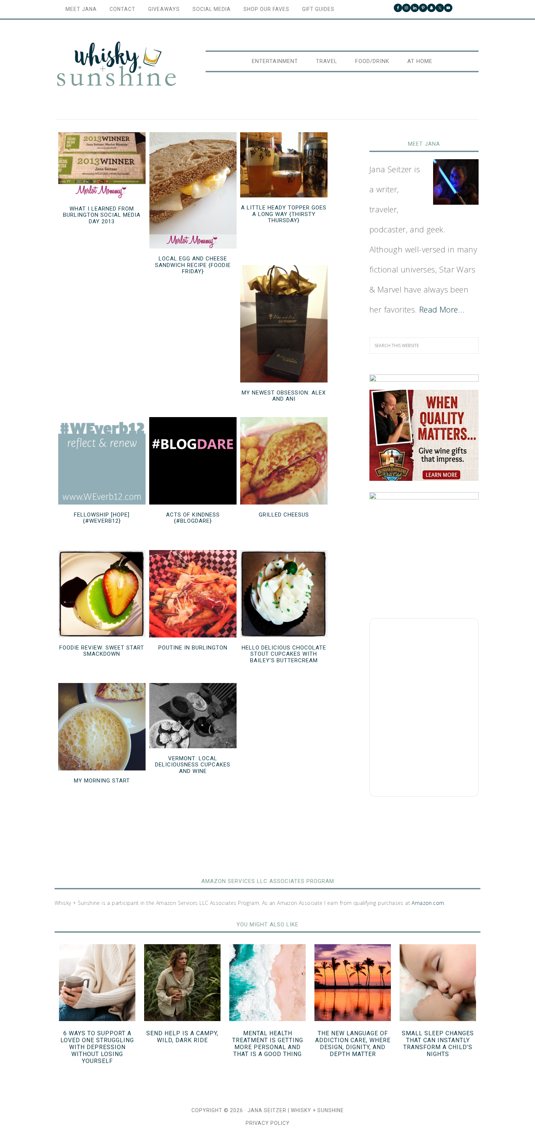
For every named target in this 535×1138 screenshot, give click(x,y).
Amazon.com (428, 902)
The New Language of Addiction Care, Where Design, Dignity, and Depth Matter (353, 1044)
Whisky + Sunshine (116, 64)
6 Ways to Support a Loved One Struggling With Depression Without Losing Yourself (97, 1047)
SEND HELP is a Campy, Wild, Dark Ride (182, 1037)
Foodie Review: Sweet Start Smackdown (101, 651)
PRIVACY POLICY (268, 1123)
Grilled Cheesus (284, 514)
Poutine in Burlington (192, 647)
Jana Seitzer (266, 1110)
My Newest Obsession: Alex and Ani (284, 396)
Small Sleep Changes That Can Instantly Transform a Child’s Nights (438, 1044)
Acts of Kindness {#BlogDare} (193, 518)
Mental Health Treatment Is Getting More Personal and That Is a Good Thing (267, 1044)
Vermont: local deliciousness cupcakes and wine (192, 764)
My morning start (102, 780)
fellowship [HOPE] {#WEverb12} (102, 518)
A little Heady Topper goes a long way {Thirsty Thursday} (283, 214)
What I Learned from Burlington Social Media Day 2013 (101, 215)
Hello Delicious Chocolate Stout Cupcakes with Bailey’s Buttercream (284, 654)
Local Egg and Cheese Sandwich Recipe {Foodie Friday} (193, 265)
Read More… (441, 309)
